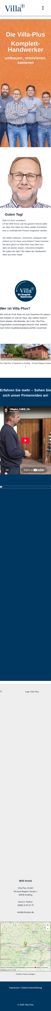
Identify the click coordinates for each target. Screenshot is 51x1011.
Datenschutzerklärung (32, 988)
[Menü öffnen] (42, 8)
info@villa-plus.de (25, 912)
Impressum (14, 988)
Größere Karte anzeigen (25, 974)
